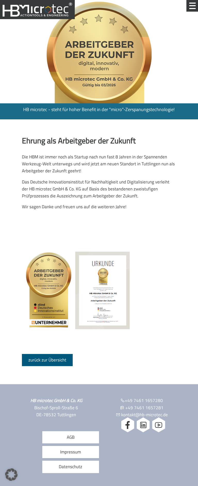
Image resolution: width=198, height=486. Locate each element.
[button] (11, 474)
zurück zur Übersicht (47, 360)
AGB (71, 437)
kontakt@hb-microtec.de (144, 414)
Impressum (70, 452)
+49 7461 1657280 (144, 400)
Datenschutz (70, 466)
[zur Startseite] (37, 13)
